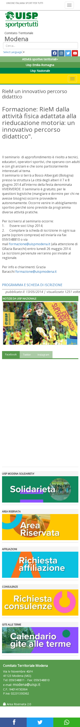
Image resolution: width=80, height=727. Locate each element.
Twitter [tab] (27, 354)
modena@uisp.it (26, 684)
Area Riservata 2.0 (18, 704)
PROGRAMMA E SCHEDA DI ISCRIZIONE (32, 285)
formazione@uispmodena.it (29, 244)
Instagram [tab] (43, 354)
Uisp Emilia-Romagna (40, 65)
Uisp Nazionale (40, 71)
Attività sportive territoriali (39, 59)
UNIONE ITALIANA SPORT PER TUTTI (24, 3)
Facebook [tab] (11, 354)
